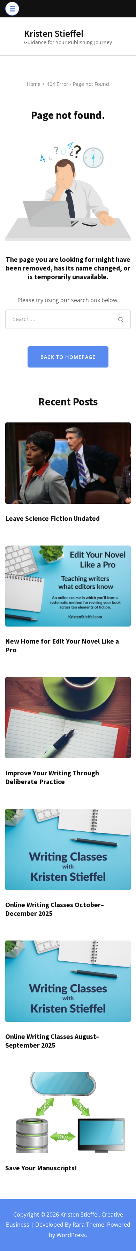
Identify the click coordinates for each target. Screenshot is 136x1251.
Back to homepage (68, 357)
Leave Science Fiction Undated (52, 518)
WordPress (71, 1235)
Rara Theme (88, 1224)
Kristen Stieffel (53, 33)
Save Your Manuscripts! (41, 1168)
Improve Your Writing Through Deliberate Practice (52, 777)
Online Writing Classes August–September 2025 (52, 1040)
